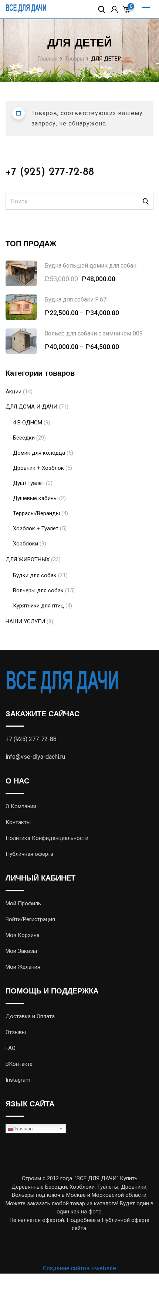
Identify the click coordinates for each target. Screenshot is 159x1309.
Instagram (18, 1080)
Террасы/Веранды (36, 513)
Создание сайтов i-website (79, 1268)
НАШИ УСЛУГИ (25, 621)
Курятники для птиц (38, 605)
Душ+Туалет (28, 483)
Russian (23, 1128)
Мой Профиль (23, 903)
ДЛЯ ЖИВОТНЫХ (28, 559)
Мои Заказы (21, 951)
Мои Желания (23, 967)
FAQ (11, 1048)
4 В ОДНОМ (27, 422)
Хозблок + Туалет (35, 528)
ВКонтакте (19, 1064)
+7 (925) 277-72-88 (50, 172)
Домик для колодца (39, 452)
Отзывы (16, 1032)
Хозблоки (25, 543)
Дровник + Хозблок (38, 468)
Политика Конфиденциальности (47, 838)
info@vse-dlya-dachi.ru (35, 756)
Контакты (18, 822)
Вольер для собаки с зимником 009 (93, 333)
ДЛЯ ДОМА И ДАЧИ (31, 406)
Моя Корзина (23, 935)
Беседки (24, 437)
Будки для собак (35, 575)
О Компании (21, 806)
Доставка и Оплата (30, 1016)
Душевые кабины (35, 498)
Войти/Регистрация (30, 919)
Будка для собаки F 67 (75, 299)
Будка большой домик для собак (90, 265)
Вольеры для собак (38, 590)
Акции (13, 391)
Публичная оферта (29, 854)
